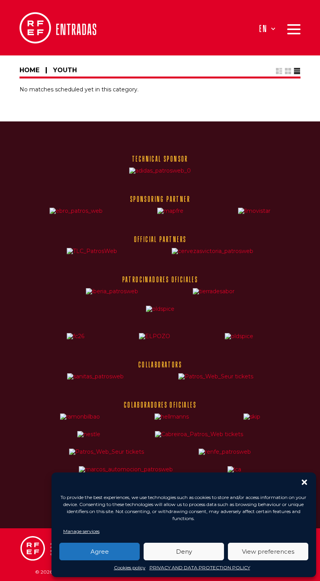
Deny (184, 551)
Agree (100, 551)
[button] (304, 482)
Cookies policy (130, 567)
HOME (29, 70)
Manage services (81, 531)
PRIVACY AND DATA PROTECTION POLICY (199, 567)
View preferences (268, 551)
